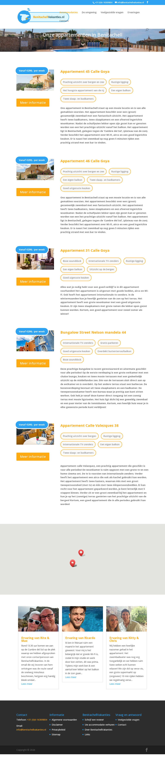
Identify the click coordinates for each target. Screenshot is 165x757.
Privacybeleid (58, 729)
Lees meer (26, 683)
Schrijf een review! (94, 719)
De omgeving (89, 12)
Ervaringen (134, 12)
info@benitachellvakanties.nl (31, 729)
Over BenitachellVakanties (98, 729)
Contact (64, 21)
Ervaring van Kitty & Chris (124, 639)
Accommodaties (68, 12)
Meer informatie (33, 102)
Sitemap (56, 734)
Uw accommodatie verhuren (100, 724)
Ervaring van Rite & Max (35, 639)
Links (87, 734)
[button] (73, 563)
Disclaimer (57, 724)
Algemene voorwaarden (64, 719)
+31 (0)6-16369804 (37, 719)
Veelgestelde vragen (112, 12)
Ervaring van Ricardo (80, 638)
